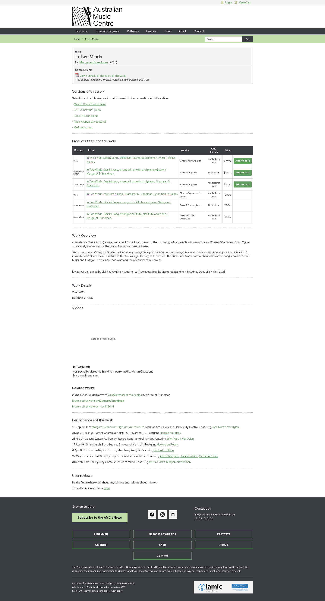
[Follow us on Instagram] (162, 514)
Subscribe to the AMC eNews (100, 517)
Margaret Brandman (93, 62)
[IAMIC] (210, 587)
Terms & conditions (99, 591)
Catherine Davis (208, 456)
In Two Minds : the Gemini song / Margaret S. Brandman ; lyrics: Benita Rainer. (132, 193)
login (107, 488)
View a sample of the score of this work (103, 75)
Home (77, 39)
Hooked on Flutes (170, 432)
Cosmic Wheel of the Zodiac (125, 394)
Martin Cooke (157, 462)
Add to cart (242, 160)
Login (228, 2)
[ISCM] (240, 587)
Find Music (101, 533)
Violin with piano (83, 127)
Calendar (151, 31)
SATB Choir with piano (87, 110)
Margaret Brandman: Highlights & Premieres (118, 427)
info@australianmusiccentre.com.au (215, 514)
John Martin (219, 427)
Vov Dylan (233, 427)
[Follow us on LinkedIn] (173, 514)
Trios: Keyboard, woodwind (90, 121)
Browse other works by (98, 400)
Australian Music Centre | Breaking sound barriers (97, 16)
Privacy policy (116, 591)
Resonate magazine (108, 31)
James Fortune (189, 456)
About (182, 31)
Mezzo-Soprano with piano (90, 104)
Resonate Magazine (162, 533)
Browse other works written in (93, 406)
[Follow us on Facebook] (152, 514)
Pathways (133, 31)
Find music (82, 31)
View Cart (245, 2)
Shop (168, 31)
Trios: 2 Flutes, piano (86, 115)
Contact (199, 31)
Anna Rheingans (169, 456)
